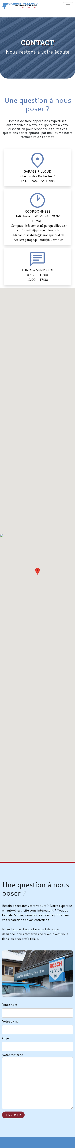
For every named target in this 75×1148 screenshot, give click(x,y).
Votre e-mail (11, 1021)
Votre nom (9, 1004)
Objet (6, 1038)
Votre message (12, 1055)
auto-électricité (17, 910)
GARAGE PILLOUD (37, 171)
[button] (37, 571)
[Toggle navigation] (68, 5)
